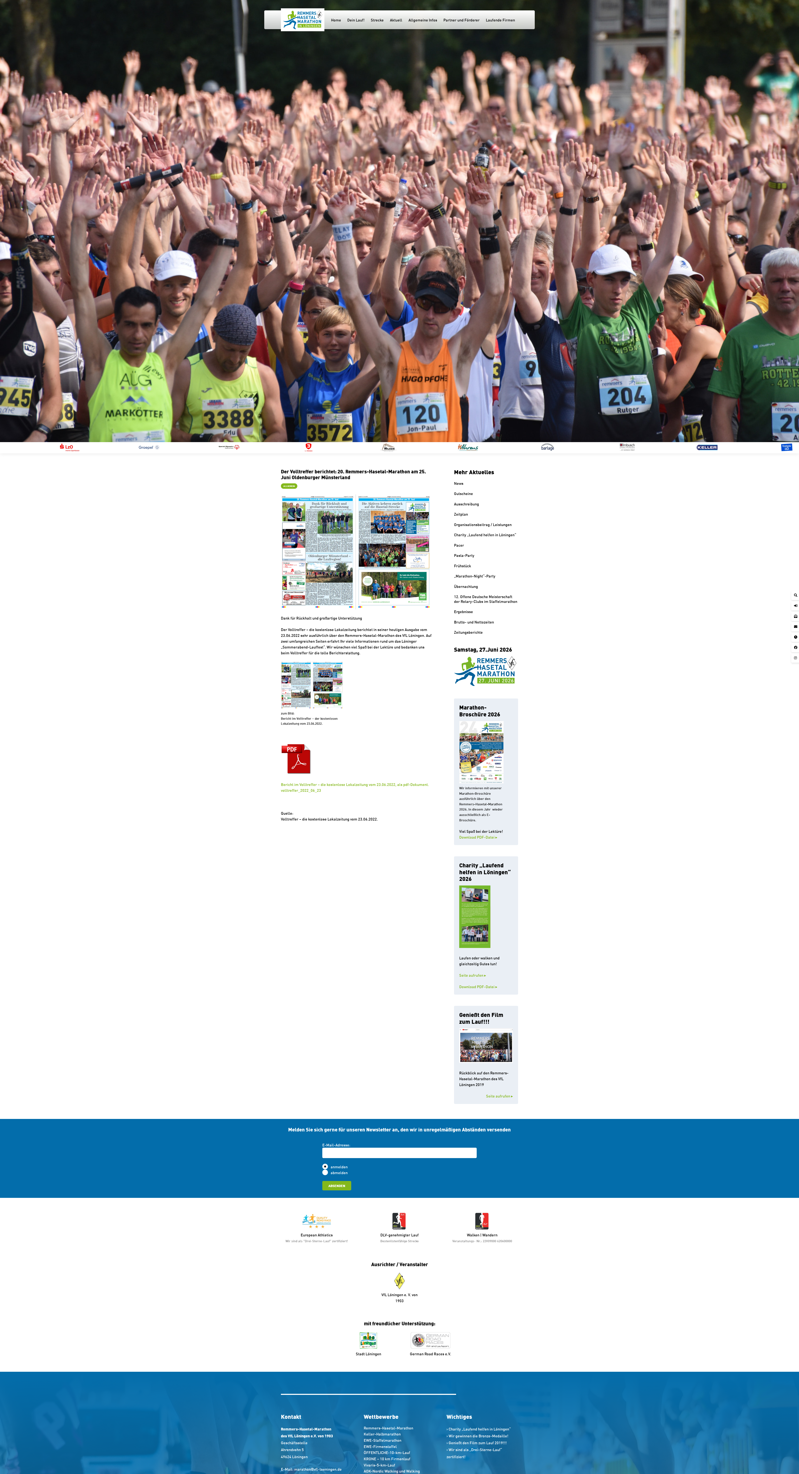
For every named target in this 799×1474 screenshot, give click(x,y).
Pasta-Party (464, 555)
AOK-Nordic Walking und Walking (392, 1471)
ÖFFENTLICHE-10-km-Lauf (387, 1452)
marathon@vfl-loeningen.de (318, 1469)
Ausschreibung (466, 503)
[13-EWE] (720, 447)
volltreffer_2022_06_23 (301, 790)
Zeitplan (461, 514)
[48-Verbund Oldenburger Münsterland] (322, 447)
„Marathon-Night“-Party (474, 576)
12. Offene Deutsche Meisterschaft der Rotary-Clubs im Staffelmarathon (485, 599)
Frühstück (462, 565)
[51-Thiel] (481, 447)
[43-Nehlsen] (82, 447)
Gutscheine (463, 493)
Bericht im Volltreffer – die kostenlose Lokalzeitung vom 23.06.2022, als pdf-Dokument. (355, 784)
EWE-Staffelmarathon (382, 1440)
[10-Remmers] (561, 447)
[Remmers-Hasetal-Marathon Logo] (302, 19)
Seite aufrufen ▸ (481, 975)
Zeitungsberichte (468, 632)
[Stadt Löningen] (368, 1340)
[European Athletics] (316, 1221)
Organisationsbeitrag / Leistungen (483, 524)
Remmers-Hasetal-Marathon (388, 1427)
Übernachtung (466, 586)
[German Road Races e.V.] (430, 1340)
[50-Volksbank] (401, 447)
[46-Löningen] (242, 447)
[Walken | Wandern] (482, 1221)
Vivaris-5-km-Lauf (379, 1465)
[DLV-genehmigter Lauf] (399, 1221)
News (458, 483)
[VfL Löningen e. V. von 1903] (399, 1281)
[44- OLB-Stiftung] (162, 447)
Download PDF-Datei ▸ (478, 837)
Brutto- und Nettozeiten (474, 622)
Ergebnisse (463, 611)
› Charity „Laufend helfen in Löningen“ (479, 1429)
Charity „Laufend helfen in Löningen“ (485, 534)
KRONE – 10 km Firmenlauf (387, 1458)
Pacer (459, 545)
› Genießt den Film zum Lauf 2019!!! (477, 1442)
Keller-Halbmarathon (382, 1434)
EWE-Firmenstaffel (380, 1446)
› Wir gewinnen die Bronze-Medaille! (477, 1435)
